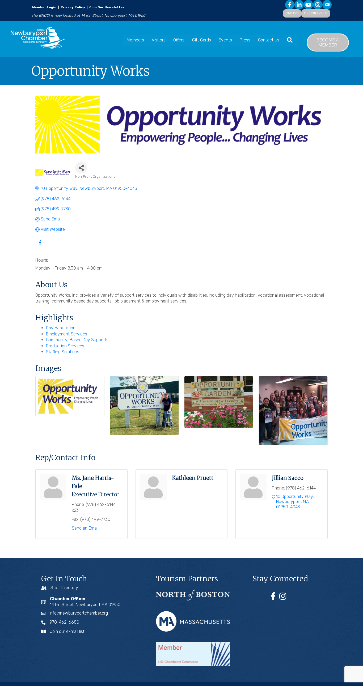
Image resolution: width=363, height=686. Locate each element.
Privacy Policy (73, 7)
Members (135, 39)
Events (225, 39)
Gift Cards (201, 39)
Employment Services (66, 333)
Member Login (44, 7)
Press (245, 39)
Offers (178, 39)
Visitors (159, 39)
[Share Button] (81, 167)
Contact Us (268, 39)
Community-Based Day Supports (77, 339)
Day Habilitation (60, 327)
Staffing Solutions (62, 351)
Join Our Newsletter (106, 7)
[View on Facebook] (40, 245)
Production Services (65, 345)
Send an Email (85, 528)
